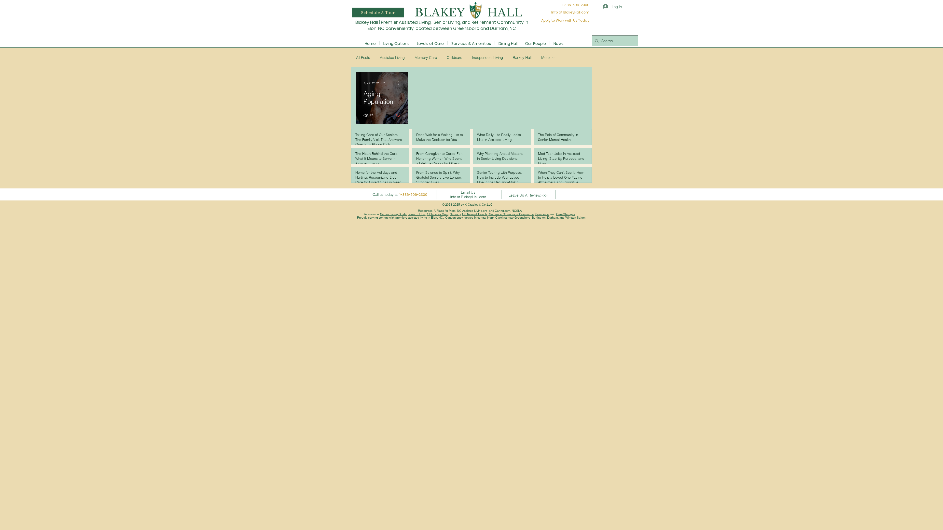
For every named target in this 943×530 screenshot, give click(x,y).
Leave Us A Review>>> (528, 195)
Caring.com (502, 210)
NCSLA (517, 210)
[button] (378, 12)
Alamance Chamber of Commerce (511, 214)
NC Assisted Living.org (472, 210)
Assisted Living (392, 57)
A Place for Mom (445, 210)
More (545, 57)
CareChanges (565, 214)
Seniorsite (542, 214)
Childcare (454, 57)
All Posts (363, 57)
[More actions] (400, 83)
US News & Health (474, 214)
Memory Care (426, 57)
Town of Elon (416, 214)
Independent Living (487, 57)
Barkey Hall (522, 57)
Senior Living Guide (393, 214)
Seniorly (455, 214)
